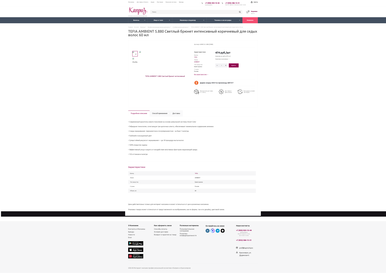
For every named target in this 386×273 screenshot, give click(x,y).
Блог (130, 237)
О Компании (133, 225)
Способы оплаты (160, 229)
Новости (131, 235)
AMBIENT (197, 62)
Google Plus (223, 231)
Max (213, 231)
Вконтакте (208, 231)
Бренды (131, 232)
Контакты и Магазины (136, 229)
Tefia (195, 57)
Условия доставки (161, 232)
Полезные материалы (189, 225)
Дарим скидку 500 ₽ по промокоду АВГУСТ (217, 83)
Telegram (218, 231)
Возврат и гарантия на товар (165, 235)
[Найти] (239, 12)
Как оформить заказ (163, 225)
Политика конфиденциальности (188, 234)
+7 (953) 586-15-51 (235, 4)
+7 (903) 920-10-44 (212, 4)
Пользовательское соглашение (187, 230)
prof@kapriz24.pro (246, 248)
